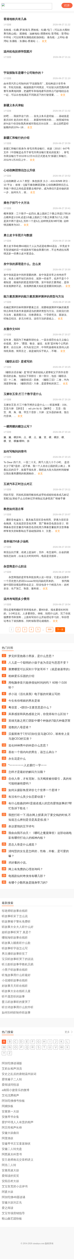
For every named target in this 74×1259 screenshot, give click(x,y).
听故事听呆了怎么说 (15, 916)
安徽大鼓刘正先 (12, 1202)
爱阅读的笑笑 (10, 1175)
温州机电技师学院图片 (18, 51)
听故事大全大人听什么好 (17, 926)
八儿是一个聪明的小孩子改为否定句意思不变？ (38, 662)
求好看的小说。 (18, 862)
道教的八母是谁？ (19, 727)
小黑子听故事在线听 (15, 969)
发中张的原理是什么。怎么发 (22, 263)
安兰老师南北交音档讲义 (17, 1159)
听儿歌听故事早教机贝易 (17, 964)
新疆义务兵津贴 (14, 105)
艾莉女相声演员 (12, 1068)
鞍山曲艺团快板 (12, 1218)
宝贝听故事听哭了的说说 (17, 958)
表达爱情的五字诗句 (21, 826)
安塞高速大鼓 (10, 1170)
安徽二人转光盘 (12, 1148)
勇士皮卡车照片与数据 (18, 235)
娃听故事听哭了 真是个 (16, 932)
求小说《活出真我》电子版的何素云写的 (34, 694)
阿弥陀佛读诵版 (12, 1063)
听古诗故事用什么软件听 (17, 1007)
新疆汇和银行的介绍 (16, 137)
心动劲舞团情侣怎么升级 (19, 170)
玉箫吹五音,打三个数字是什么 (23, 393)
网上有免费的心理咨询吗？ (25, 869)
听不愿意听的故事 (13, 996)
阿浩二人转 (9, 1165)
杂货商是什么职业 (15, 566)
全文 (44, 41)
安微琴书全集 (10, 1116)
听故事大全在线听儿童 (16, 991)
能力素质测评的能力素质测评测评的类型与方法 (34, 296)
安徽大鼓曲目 (10, 1132)
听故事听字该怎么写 (15, 948)
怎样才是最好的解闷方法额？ (27, 771)
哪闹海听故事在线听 (15, 937)
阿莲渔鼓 (7, 1138)
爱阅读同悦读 (10, 1084)
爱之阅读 (7, 1207)
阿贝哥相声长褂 (12, 1127)
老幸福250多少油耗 (16, 541)
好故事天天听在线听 (15, 985)
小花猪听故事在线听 (15, 980)
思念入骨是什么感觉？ (22, 844)
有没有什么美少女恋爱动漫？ (27, 796)
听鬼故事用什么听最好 (16, 975)
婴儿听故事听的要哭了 (16, 1001)
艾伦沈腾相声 (10, 1095)
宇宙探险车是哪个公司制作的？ (24, 72)
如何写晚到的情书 (15, 451)
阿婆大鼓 (7, 1191)
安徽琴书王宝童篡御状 (16, 1143)
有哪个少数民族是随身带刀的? (27, 882)
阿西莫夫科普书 (12, 1154)
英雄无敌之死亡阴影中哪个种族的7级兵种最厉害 (39, 720)
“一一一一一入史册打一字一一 (27, 765)
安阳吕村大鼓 (10, 1181)
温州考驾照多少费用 (16, 598)
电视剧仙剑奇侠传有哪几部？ (27, 875)
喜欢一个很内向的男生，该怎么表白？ (32, 752)
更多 (67, 1031)
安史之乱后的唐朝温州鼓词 (19, 1073)
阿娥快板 (7, 1106)
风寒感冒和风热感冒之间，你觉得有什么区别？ (38, 714)
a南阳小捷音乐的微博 (15, 1090)
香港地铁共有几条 (15, 19)
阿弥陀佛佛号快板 (13, 1100)
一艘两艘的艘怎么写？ (18, 426)
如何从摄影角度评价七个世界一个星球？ (34, 790)
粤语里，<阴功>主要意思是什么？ (30, 707)
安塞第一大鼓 (10, 1111)
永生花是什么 (17, 758)
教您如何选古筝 (14, 508)
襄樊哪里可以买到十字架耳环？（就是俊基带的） (40, 669)
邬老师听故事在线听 (15, 910)
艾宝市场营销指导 (13, 1213)
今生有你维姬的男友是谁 (24, 700)
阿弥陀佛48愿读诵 (13, 1197)
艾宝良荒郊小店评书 (15, 1186)
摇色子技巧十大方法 (16, 202)
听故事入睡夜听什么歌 (16, 942)
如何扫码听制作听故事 (16, 1012)
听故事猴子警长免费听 (16, 921)
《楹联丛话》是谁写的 (18, 361)
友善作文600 (12, 328)
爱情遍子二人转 (12, 1079)
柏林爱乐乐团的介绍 (21, 676)
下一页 (60, 629)
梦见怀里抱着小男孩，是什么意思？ (31, 656)
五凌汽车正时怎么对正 (18, 483)
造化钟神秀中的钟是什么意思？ (28, 745)
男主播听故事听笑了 (15, 953)
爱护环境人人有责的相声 (17, 1122)
